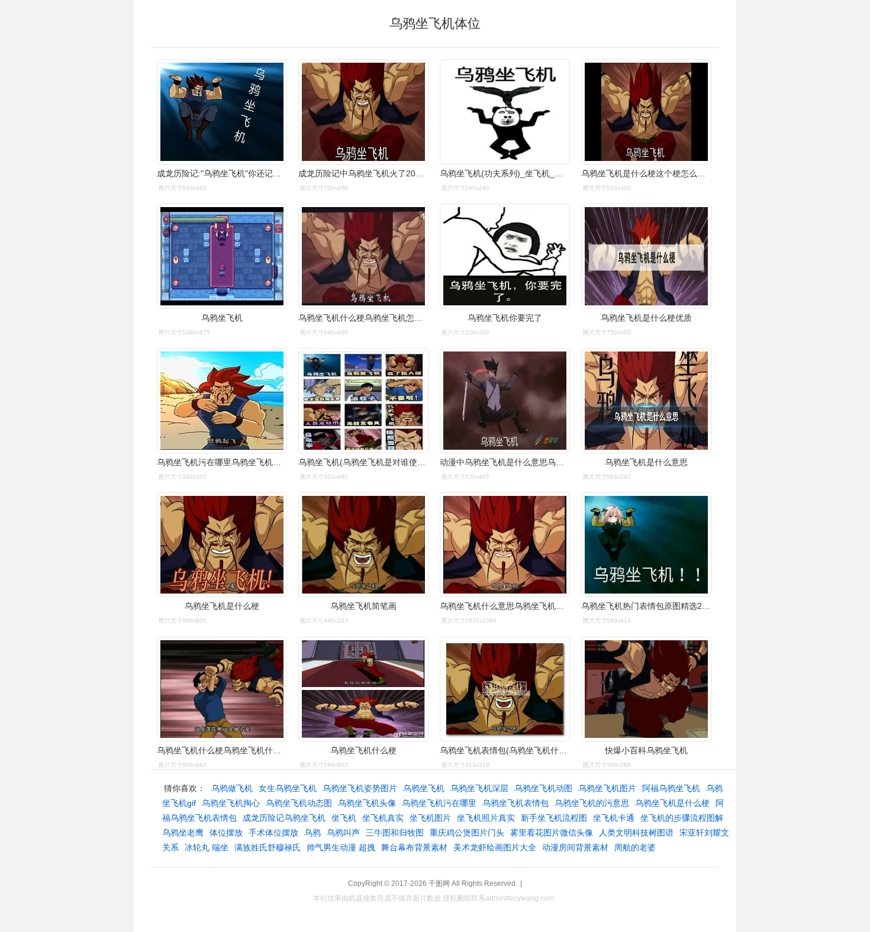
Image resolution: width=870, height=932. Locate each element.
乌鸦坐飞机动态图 (299, 803)
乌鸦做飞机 (232, 788)
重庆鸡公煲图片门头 (467, 832)
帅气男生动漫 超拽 (341, 847)
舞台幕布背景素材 (414, 847)
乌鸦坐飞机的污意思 (592, 803)
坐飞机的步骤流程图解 (681, 818)
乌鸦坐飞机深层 (479, 788)
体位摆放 (226, 832)
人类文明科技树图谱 (636, 832)
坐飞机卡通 (613, 818)
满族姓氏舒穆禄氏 (267, 847)
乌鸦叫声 (343, 832)
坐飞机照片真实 (486, 818)
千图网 (439, 883)
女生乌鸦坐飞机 (288, 788)
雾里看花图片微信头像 (551, 832)
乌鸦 (312, 832)
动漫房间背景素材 (575, 847)
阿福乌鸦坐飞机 (671, 788)
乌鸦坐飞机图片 (607, 788)
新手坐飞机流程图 (554, 818)
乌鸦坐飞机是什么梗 (672, 803)
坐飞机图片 (430, 818)
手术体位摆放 (273, 832)
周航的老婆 (635, 847)
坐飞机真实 (383, 818)
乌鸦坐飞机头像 (367, 803)
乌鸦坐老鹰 (183, 832)
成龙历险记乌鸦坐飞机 (284, 818)
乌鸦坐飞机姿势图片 (360, 788)
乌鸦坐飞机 (423, 788)
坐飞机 (343, 818)
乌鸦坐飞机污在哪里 (439, 803)
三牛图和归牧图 (395, 832)
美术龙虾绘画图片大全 (494, 847)
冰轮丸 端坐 (206, 847)
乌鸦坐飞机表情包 (515, 803)
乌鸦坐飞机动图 (543, 788)
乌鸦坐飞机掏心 (231, 803)
